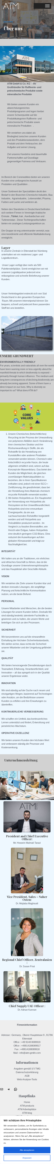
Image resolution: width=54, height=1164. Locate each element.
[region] (27, 1140)
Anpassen (27, 1158)
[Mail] (1, 1090)
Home (27, 1102)
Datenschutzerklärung (27, 1072)
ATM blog (27, 1113)
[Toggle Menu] (47, 5)
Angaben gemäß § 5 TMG (27, 1068)
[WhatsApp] (15, 1090)
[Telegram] (8, 1090)
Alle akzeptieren (27, 1150)
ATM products (27, 1106)
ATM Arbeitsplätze (27, 1109)
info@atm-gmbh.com (30, 1053)
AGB (27, 1076)
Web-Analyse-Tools (27, 1079)
